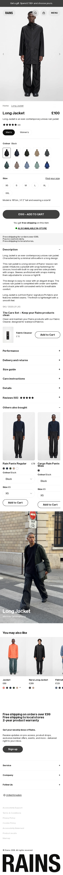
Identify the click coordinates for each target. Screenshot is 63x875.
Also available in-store (32, 228)
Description (31, 249)
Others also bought (31, 407)
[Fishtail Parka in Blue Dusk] (56, 688)
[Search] (35, 13)
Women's (24, 132)
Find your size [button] (53, 178)
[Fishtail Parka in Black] (60, 688)
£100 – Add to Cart (31, 214)
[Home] (9, 13)
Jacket (6, 680)
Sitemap (6, 838)
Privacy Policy (9, 818)
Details (31, 388)
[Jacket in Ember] (13, 656)
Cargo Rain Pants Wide (48, 464)
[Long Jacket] (31, 567)
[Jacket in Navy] (10, 688)
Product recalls (10, 833)
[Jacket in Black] (7, 688)
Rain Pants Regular (15, 463)
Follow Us (31, 784)
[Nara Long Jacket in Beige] (33, 688)
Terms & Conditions (12, 813)
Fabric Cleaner (24, 333)
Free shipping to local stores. (18, 241)
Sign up (12, 749)
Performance (31, 350)
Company (31, 775)
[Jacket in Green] (14, 688)
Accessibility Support (12, 808)
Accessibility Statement (13, 828)
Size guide (31, 369)
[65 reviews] (11, 125)
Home (6, 105)
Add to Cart (47, 334)
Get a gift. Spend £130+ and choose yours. (31, 3)
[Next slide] (57, 53)
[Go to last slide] (6, 53)
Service (31, 765)
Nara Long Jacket (38, 680)
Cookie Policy (9, 823)
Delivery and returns (31, 360)
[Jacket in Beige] (17, 688)
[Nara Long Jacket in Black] (39, 656)
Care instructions (31, 378)
